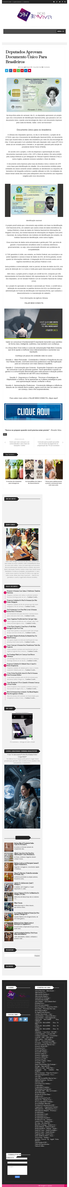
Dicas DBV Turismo (41, 1052)
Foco (52, 1074)
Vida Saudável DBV (41, 1142)
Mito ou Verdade (51, 1091)
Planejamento (39, 1109)
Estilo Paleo (50, 1068)
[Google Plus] (56, 2)
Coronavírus (53, 1035)
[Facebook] (62, 2)
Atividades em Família (41, 999)
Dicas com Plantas (40, 1050)
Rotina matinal (39, 1126)
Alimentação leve (40, 992)
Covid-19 (37, 1037)
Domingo (38, 1062)
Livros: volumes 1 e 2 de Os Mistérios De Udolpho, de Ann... (26, 893)
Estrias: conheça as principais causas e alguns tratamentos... (26, 863)
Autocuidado (39, 1001)
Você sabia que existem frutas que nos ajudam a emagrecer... (26, 913)
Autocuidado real (49, 1001)
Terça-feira (38, 1137)
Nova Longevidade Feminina (44, 1101)
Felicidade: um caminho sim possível (47, 1070)
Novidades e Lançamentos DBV (45, 1105)
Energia (37, 1066)
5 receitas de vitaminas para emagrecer (13, 482)
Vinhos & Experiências (42, 1144)
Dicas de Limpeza (40, 1053)
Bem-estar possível (41, 1010)
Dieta (49, 1061)
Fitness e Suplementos (42, 1074)
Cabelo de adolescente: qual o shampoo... (23, 883)
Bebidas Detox (39, 1003)
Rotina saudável (40, 1128)
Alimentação (50, 991)
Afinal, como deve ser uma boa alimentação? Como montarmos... (24, 853)
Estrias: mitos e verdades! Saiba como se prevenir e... (24, 843)
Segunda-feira (39, 1134)
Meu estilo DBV (40, 1091)
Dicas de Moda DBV (41, 1046)
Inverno (50, 1080)
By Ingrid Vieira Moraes (42, 1012)
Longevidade (39, 1085)
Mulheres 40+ (39, 1096)
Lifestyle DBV (39, 1082)
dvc (43, 1062)
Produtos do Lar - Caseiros (43, 1119)
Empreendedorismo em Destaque (45, 1064)
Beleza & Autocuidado (42, 1005)
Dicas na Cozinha (40, 1061)
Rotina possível (50, 1126)
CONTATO (26, 2)
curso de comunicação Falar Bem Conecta (45, 348)
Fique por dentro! (51, 1073)
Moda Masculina (40, 1092)
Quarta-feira (39, 1121)
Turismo (46, 1137)
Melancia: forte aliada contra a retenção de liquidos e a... (24, 923)
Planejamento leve (51, 1109)
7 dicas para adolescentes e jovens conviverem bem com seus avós (53, 483)
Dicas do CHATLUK (41, 1057)
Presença (53, 1110)
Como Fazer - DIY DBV (50, 1032)
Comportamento (40, 1034)
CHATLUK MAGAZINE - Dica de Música (47, 1029)
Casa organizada (50, 1017)
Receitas (37, 1123)
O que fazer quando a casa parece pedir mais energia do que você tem (21, 627)
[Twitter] (59, 2)
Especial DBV (45, 1066)
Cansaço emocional (41, 1014)
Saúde (55, 1128)
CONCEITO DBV (7, 2)
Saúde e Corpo (39, 1132)
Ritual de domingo (41, 1125)
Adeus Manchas (40, 991)
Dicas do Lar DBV (40, 1059)
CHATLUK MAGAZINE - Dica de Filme (47, 1023)
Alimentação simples (41, 996)
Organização (39, 1107)
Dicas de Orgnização (41, 1055)
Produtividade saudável (42, 1118)
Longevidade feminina (42, 1087)
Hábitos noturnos (40, 1080)
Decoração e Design (48, 1041)
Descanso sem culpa (49, 1043)
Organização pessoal (50, 1107)
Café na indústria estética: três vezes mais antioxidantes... (25, 933)
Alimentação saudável (42, 994)
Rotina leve (51, 1125)
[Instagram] (53, 2)
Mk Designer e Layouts (45, 1185)
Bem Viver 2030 (52, 1007)
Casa (50, 1014)
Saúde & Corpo (39, 1130)
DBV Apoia (49, 1037)
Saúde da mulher (51, 1130)
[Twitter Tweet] (7, 70)
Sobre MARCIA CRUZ (41, 1135)
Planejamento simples (42, 1110)
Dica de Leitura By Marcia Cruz (45, 1044)
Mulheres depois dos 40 (42, 1098)
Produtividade (39, 1112)
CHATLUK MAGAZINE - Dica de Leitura (47, 1026)
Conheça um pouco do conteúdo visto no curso (33, 356)
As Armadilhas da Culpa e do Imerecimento (33, 482)
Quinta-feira (48, 1121)
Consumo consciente (41, 1035)
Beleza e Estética (40, 1007)
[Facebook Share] (11, 70)
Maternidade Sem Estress (43, 1089)
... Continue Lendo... (32, 597)
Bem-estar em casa (49, 1008)
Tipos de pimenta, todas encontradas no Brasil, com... (26, 873)
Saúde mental (50, 1132)
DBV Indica (48, 1039)
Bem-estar (38, 1008)
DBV (5, 434)
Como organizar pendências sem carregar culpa (22, 619)
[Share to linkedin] (25, 70)
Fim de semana (40, 1073)
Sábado (48, 1128)
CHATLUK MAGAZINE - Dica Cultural (47, 1020)
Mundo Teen (47, 1100)
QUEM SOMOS (17, 2)
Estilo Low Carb (40, 1068)
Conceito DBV (51, 1034)
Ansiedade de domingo (42, 998)
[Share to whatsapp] (18, 70)
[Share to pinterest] (22, 70)
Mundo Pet (38, 1100)
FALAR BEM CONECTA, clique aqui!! (43, 398)
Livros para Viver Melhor (42, 1083)
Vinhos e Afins (39, 1146)
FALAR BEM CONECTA (34, 303)
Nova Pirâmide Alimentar (42, 1103)
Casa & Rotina (39, 1016)
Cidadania (38, 1032)
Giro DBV (38, 1076)
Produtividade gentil (41, 1114)
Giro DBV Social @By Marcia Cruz (45, 1078)
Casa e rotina (39, 1017)
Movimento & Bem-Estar (42, 1094)
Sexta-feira (49, 1134)
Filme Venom (18, 903)
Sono (51, 1135)
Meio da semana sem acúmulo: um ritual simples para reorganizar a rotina (22, 693)
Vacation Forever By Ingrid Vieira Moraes (47, 1140)
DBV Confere (39, 1039)
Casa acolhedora (50, 1016)
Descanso (38, 1043)
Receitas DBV (46, 1123)
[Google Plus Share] (14, 70)
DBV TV (37, 1041)
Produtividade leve (41, 1116)
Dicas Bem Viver (40, 1048)
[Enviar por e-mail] (29, 70)
